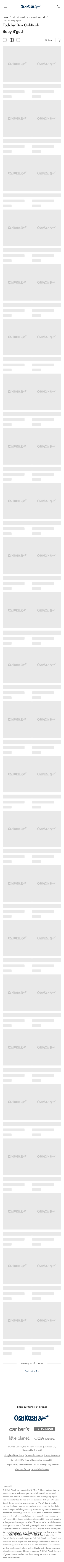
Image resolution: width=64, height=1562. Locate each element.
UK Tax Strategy (40, 1464)
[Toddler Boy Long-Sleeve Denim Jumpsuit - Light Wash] (46, 173)
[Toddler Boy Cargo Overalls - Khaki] (46, 610)
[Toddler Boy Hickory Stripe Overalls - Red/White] (17, 883)
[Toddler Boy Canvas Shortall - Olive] (46, 337)
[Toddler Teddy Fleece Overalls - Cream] (17, 501)
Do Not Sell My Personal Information (26, 1460)
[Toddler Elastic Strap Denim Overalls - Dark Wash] (17, 173)
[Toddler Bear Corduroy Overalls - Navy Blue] (17, 719)
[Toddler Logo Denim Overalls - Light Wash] (17, 829)
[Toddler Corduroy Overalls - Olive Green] (46, 555)
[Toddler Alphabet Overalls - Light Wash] (17, 665)
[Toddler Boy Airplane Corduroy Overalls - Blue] (17, 774)
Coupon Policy (12, 1464)
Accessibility (48, 1460)
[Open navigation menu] (5, 7)
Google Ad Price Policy (14, 1455)
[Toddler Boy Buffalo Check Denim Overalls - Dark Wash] (46, 774)
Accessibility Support (40, 1469)
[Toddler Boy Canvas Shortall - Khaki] (17, 610)
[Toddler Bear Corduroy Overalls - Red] (46, 228)
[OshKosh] (32, 1418)
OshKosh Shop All (37, 17)
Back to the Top (32, 1371)
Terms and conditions (34, 1455)
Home (5, 17)
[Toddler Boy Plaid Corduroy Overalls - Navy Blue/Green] (46, 392)
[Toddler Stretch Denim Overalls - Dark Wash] (17, 282)
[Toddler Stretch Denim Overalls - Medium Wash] (46, 282)
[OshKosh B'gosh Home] (32, 7)
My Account (53, 1464)
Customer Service (22, 1469)
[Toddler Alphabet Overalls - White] (46, 446)
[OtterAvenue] (44, 1438)
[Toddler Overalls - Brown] (46, 719)
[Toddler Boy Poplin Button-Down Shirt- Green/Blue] (46, 64)
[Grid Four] (18, 40)
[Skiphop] (44, 1429)
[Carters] (19, 1429)
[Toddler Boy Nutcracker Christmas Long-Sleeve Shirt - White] (17, 337)
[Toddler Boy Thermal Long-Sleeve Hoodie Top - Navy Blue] (17, 446)
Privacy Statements (52, 1455)
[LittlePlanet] (19, 1439)
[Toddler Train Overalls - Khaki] (17, 555)
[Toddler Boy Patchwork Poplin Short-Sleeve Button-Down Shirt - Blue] (17, 64)
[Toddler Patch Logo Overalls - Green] (46, 118)
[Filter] (59, 40)
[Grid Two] (12, 40)
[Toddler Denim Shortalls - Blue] (46, 501)
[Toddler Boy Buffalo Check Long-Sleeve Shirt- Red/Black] (17, 392)
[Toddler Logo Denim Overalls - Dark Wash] (46, 665)
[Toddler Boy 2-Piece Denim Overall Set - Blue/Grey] (17, 228)
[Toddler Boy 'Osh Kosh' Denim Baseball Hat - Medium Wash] (17, 118)
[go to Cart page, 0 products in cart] (59, 7)
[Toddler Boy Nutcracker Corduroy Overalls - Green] (46, 829)
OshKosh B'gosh (18, 17)
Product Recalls (25, 1464)
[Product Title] (46, 883)
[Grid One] (5, 40)
